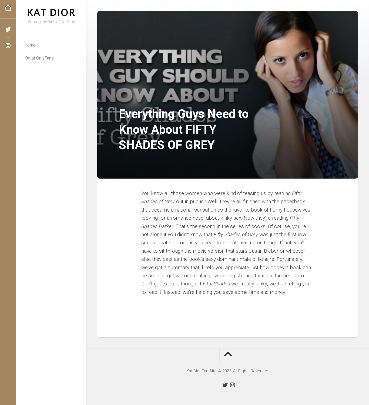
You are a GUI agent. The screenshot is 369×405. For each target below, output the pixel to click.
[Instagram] (8, 45)
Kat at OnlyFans (39, 58)
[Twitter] (8, 29)
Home (30, 45)
